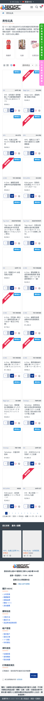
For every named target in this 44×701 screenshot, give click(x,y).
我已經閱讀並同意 (13, 680)
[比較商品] (19, 110)
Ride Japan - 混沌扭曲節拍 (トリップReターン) (12, 495)
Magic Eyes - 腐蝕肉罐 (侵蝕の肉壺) (32, 96)
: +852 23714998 (23, 584)
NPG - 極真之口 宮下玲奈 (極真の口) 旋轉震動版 (32, 142)
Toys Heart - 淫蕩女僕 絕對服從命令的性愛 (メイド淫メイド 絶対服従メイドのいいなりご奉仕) (12, 229)
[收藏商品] (15, 110)
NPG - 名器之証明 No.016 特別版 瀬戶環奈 (12, 142)
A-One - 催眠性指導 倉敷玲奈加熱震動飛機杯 (12, 184)
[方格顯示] (4, 65)
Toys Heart (6, 221)
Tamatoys (26, 401)
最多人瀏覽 (16, 525)
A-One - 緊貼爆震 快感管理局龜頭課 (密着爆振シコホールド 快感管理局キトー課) (32, 275)
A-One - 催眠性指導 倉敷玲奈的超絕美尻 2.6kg (31, 319)
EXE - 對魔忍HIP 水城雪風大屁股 (12, 273)
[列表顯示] (7, 65)
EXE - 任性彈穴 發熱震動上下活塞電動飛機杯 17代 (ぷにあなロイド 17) (12, 98)
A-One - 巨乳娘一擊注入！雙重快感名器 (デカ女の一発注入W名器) (12, 320)
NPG (4, 135)
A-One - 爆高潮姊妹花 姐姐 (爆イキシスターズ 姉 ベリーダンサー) (32, 364)
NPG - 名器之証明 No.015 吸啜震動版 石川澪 (12, 551)
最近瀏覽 (5, 525)
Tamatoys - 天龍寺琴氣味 (12, 453)
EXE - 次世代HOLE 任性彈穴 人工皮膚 (32, 453)
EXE (4, 90)
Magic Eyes (26, 90)
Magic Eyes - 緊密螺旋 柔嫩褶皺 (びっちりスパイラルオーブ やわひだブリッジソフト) (12, 409)
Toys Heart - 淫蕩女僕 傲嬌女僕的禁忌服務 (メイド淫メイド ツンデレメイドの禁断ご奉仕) (32, 229)
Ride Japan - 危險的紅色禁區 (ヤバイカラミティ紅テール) (32, 184)
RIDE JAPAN (26, 178)
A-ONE (5, 178)
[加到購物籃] (4, 556)
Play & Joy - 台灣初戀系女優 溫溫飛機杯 (32, 551)
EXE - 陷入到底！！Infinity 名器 (31, 494)
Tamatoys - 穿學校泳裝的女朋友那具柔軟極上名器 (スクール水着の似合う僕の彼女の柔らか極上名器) (32, 409)
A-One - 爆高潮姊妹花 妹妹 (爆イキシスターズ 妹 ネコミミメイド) (12, 364)
